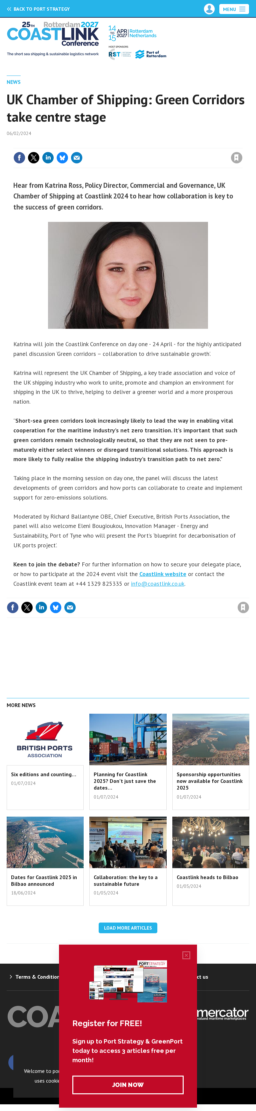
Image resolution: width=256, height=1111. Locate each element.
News (14, 82)
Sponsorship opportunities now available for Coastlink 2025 (210, 781)
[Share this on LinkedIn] (48, 158)
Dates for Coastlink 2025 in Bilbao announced (44, 880)
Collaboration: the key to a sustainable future (126, 880)
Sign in (158, 144)
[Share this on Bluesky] (62, 158)
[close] (242, 144)
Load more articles (128, 928)
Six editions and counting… (43, 774)
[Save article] (237, 158)
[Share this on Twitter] (34, 158)
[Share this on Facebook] (19, 158)
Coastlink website (162, 574)
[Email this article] (77, 158)
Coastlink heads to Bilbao (207, 877)
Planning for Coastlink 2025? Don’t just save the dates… (125, 781)
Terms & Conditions (39, 976)
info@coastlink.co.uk (157, 583)
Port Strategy (42, 9)
